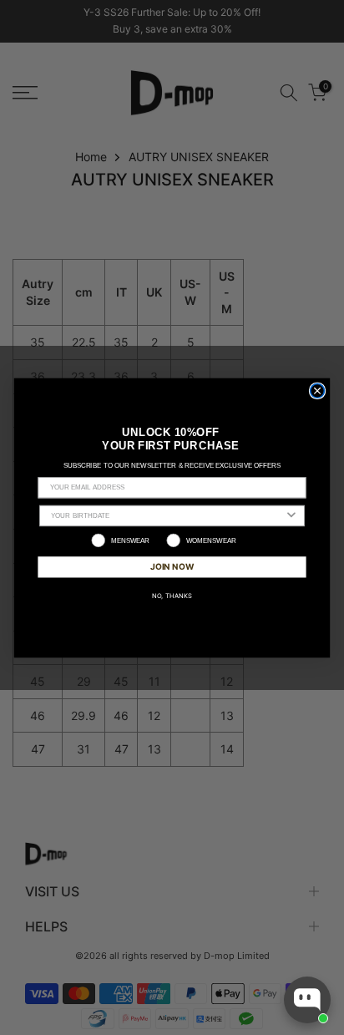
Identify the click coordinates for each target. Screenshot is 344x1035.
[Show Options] (292, 515)
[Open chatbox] (307, 1000)
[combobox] (167, 515)
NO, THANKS (172, 594)
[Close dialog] (318, 390)
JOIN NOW (171, 566)
